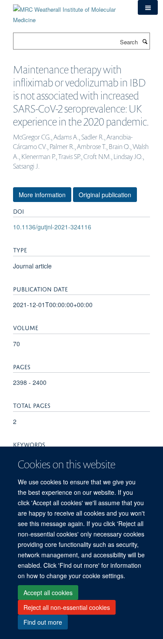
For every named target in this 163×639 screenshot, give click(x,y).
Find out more (42, 622)
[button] (148, 7)
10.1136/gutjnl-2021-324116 (52, 226)
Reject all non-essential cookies (66, 607)
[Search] (145, 41)
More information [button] (42, 194)
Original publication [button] (105, 194)
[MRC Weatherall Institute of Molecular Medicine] (69, 11)
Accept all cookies (48, 592)
